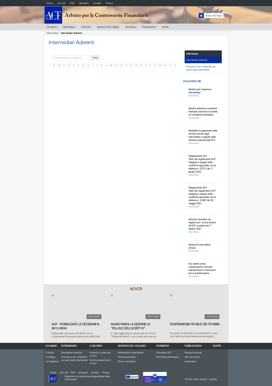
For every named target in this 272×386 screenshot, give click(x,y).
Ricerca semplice (127, 361)
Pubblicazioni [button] (149, 26)
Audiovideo (190, 361)
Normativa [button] (130, 26)
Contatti (97, 3)
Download (194, 95)
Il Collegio (50, 356)
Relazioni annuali (193, 352)
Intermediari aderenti (71, 352)
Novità (165, 26)
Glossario (83, 3)
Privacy (109, 3)
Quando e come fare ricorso (100, 354)
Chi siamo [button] (51, 26)
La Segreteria (52, 361)
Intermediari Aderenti (71, 33)
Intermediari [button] (69, 26)
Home (49, 3)
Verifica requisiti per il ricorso (100, 362)
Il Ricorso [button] (86, 26)
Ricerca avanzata (127, 356)
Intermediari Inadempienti (131, 352)
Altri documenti (192, 356)
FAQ (72, 3)
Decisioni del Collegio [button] (108, 26)
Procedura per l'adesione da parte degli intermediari (200, 68)
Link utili (61, 3)
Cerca (95, 57)
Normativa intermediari (167, 356)
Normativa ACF (164, 352)
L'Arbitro (49, 352)
